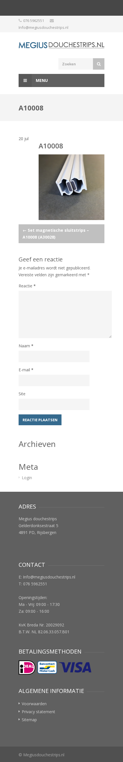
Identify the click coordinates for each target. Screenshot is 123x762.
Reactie (27, 286)
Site (22, 393)
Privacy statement (38, 711)
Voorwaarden (34, 703)
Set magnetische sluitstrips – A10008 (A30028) (56, 233)
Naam (26, 345)
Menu (41, 80)
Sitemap (29, 719)
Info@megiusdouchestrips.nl (43, 27)
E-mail (26, 369)
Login (27, 477)
